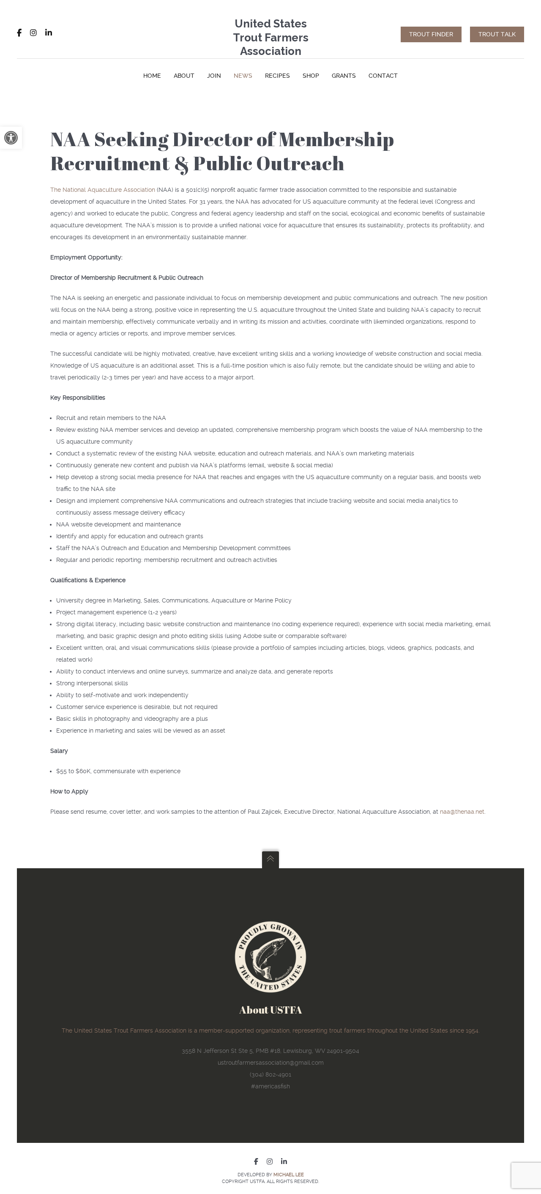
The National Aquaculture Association (102, 189)
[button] (11, 138)
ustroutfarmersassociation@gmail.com (271, 1062)
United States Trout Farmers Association (271, 37)
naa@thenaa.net (462, 811)
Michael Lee (288, 1175)
